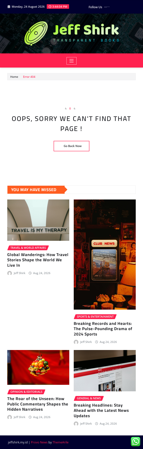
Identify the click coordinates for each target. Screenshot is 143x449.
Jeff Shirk (19, 273)
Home (14, 77)
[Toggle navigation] (71, 61)
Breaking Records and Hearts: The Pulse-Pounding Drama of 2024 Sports (103, 328)
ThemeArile (61, 442)
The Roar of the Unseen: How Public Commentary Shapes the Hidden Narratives (37, 404)
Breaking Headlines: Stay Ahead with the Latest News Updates (101, 410)
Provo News (39, 442)
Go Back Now (73, 146)
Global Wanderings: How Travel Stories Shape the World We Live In (38, 260)
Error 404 (29, 77)
